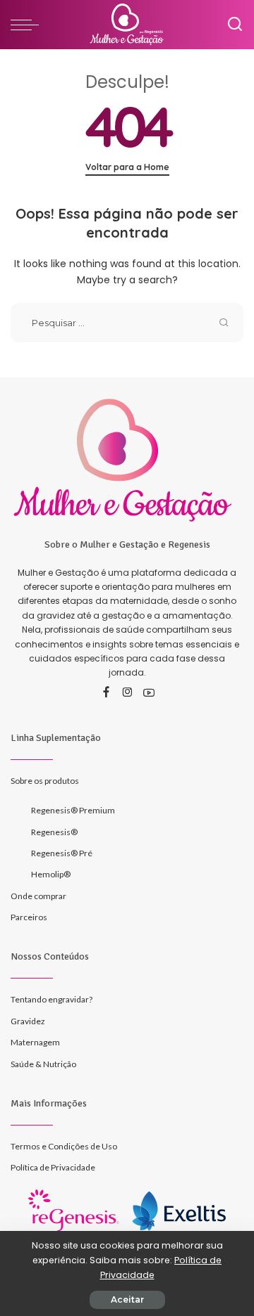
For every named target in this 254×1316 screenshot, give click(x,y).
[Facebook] (106, 693)
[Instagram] (127, 693)
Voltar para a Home (127, 167)
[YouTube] (148, 693)
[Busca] (234, 24)
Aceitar (127, 1299)
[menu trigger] (28, 24)
